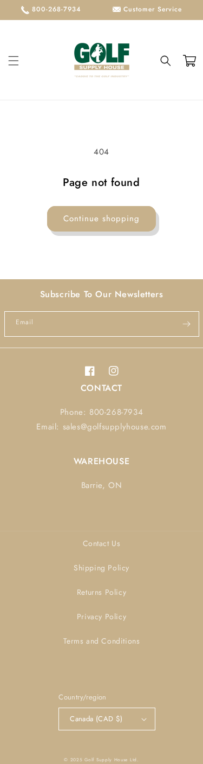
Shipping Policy (101, 567)
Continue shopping (101, 218)
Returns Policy (101, 592)
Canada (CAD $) (96, 719)
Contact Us (102, 543)
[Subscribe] (187, 324)
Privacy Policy (101, 616)
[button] (13, 61)
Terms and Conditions (101, 640)
